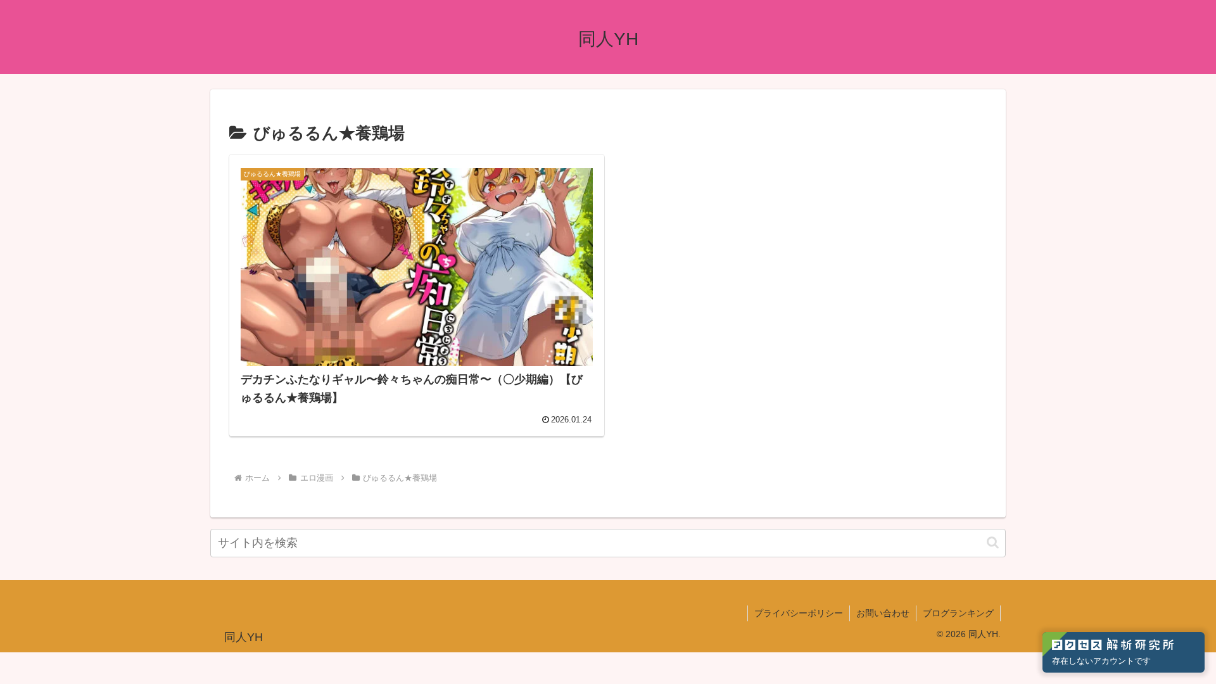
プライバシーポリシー (798, 613)
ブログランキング (958, 613)
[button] (993, 542)
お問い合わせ (882, 613)
